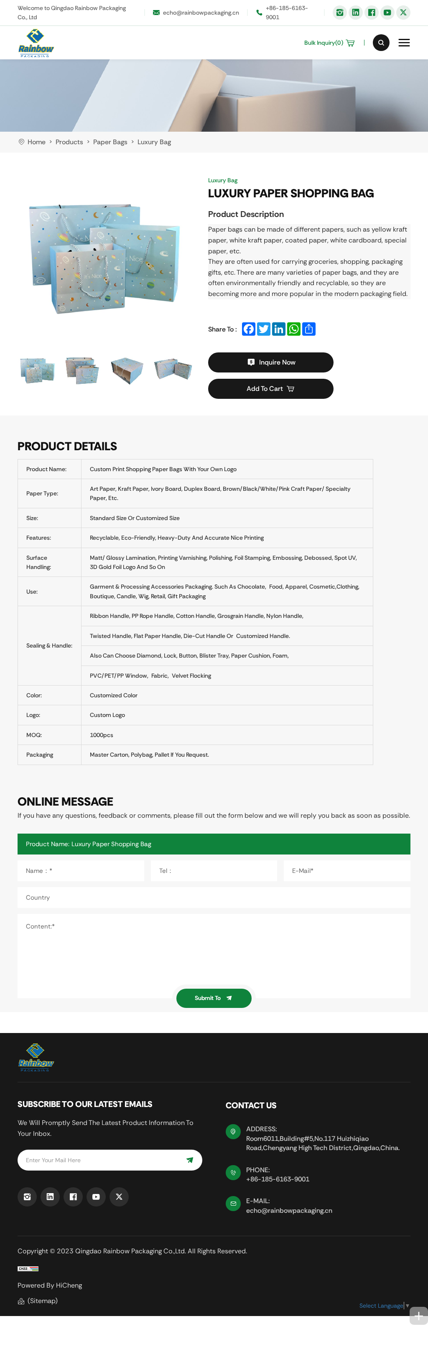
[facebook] (371, 12)
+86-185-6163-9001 (287, 12)
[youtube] (387, 12)
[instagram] (340, 12)
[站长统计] (28, 1269)
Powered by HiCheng (50, 1285)
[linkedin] (356, 12)
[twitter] (403, 12)
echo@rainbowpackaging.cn (201, 12)
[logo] (36, 42)
